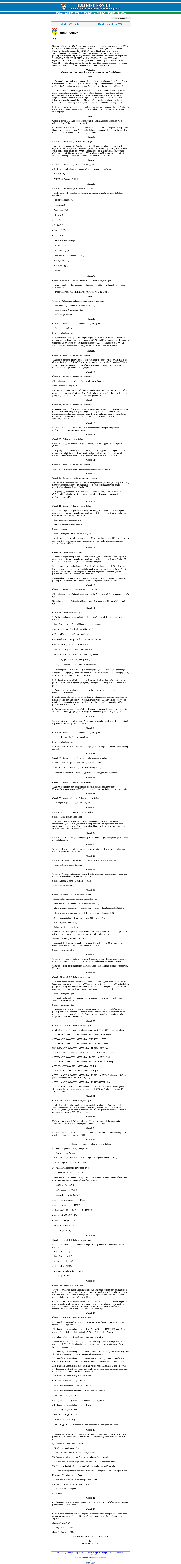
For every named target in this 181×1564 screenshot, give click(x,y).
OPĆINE (87, 13)
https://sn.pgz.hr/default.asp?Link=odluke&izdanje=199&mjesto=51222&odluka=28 (91, 1553)
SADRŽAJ (59, 13)
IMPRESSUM (121, 13)
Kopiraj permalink (120, 18)
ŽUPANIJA (69, 13)
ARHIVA (102, 13)
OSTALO (94, 13)
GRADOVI (78, 13)
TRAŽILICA (110, 13)
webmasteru (86, 1557)
